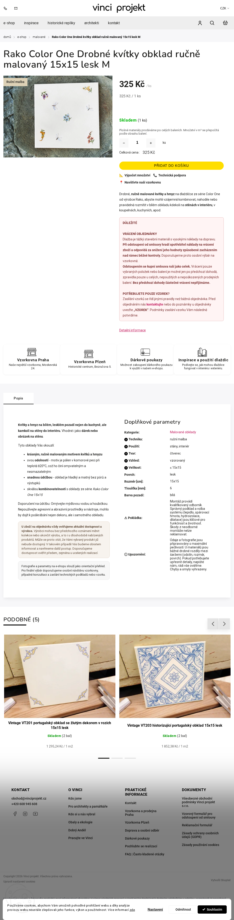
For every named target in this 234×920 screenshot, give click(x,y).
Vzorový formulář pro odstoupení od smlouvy (198, 815)
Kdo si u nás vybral (81, 814)
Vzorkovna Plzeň (137, 822)
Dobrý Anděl (77, 830)
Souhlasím (214, 909)
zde (132, 910)
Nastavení (155, 909)
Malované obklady (183, 432)
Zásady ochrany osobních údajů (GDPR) (200, 835)
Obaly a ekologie (80, 822)
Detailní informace (132, 330)
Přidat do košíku (171, 166)
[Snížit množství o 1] (123, 143)
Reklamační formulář (197, 825)
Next (224, 624)
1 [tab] (103, 758)
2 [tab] (117, 758)
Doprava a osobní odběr (142, 830)
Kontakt (130, 803)
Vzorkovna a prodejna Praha (141, 812)
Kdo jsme (75, 798)
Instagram (25, 813)
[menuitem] (11, 23)
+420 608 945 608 (24, 804)
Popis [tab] (18, 398)
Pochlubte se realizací (141, 846)
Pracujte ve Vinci (80, 838)
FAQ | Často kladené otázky (144, 854)
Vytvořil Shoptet (221, 880)
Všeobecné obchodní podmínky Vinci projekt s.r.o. (198, 802)
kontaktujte (154, 304)
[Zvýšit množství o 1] (150, 143)
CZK (223, 8)
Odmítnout (183, 909)
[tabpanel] (59, 694)
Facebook (14, 813)
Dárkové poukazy (137, 838)
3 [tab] (130, 758)
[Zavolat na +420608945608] (6, 8)
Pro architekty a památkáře (88, 806)
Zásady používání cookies (200, 845)
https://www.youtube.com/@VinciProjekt (35, 813)
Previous (213, 624)
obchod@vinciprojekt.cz (28, 798)
